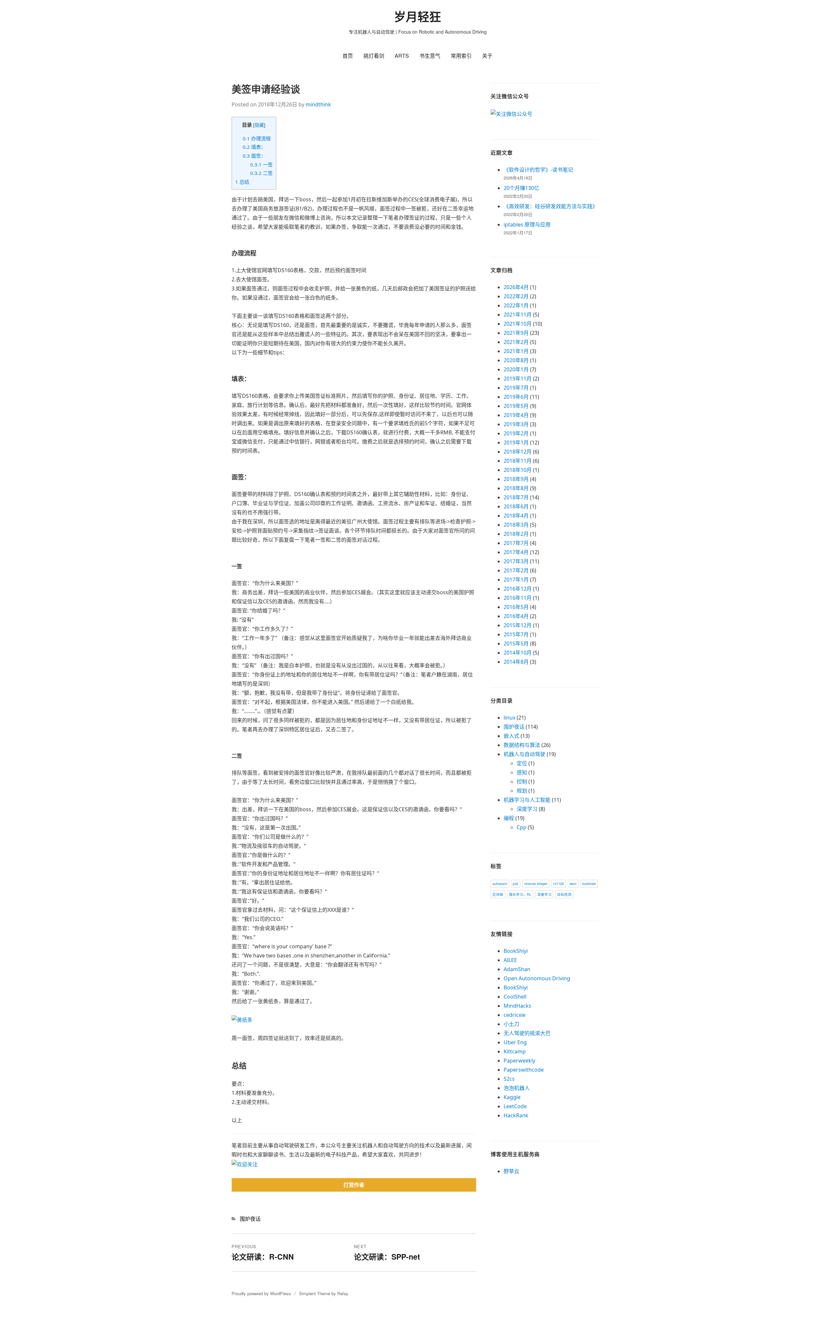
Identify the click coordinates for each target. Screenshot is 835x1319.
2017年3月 (516, 561)
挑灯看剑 (373, 55)
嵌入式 (511, 735)
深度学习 (527, 809)
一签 (261, 164)
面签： (254, 155)
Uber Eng (515, 1042)
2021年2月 (516, 342)
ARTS (402, 55)
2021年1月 (516, 351)
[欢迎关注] (245, 1163)
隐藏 (259, 125)
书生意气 (429, 55)
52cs (509, 1078)
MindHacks (517, 1005)
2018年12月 (518, 451)
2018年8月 (516, 488)
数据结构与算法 (522, 745)
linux (509, 717)
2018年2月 (516, 533)
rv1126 (558, 883)
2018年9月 (516, 479)
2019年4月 (516, 415)
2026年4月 (516, 287)
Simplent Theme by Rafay (323, 1293)
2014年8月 (516, 661)
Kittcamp (515, 1051)
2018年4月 (516, 515)
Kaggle (512, 1097)
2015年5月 (516, 643)
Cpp (521, 827)
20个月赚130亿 (521, 188)
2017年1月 (516, 579)
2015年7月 (516, 634)
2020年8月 (516, 360)
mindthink (318, 104)
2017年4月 (516, 552)
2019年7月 (516, 387)
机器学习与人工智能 (527, 799)
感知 (522, 772)
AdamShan (517, 969)
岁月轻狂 (417, 17)
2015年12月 (518, 625)
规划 (522, 790)
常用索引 (461, 55)
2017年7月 (516, 543)
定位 (522, 763)
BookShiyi (516, 950)
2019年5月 (516, 406)
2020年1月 (516, 369)
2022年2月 (516, 296)
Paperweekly (519, 1060)
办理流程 (257, 138)
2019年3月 (516, 424)
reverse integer (536, 883)
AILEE (510, 960)
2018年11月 (518, 460)
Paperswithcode (524, 1069)
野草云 (511, 1171)
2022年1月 (516, 305)
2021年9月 (516, 332)
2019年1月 (516, 442)
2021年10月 (518, 323)
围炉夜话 (250, 1219)
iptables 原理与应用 (527, 224)
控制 (522, 781)
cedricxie (514, 1014)
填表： (254, 147)
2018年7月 (516, 497)
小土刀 (511, 1024)
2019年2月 (516, 433)
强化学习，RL (520, 894)
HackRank (516, 1115)
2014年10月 (518, 652)
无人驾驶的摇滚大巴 (527, 1033)
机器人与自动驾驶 (524, 754)
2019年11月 (518, 378)
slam (573, 883)
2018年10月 (518, 469)
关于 (487, 55)
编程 (509, 818)
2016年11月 (518, 597)
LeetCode (515, 1106)
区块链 (498, 894)
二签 (261, 173)
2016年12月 (518, 588)
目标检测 (564, 894)
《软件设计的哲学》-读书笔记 (538, 169)
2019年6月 (516, 396)
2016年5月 (516, 607)
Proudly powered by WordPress (261, 1293)
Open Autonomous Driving (537, 978)
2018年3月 (516, 524)
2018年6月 (516, 506)
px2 (515, 883)
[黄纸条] (242, 1019)
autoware (500, 883)
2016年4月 (516, 616)
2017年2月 (516, 570)
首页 (347, 55)
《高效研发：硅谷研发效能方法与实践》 (551, 206)
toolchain (589, 883)
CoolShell (515, 996)
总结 (242, 181)
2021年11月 (518, 314)
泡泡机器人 (517, 1088)
